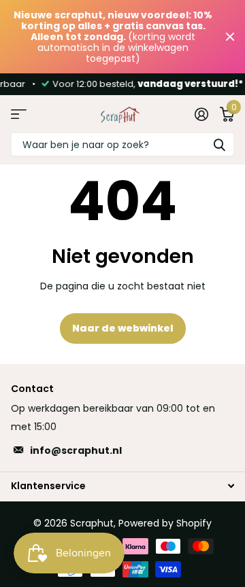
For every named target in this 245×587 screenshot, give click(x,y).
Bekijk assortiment (19, 114)
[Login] (201, 114)
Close (230, 36)
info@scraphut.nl (76, 450)
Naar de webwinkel (123, 328)
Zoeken (219, 144)
